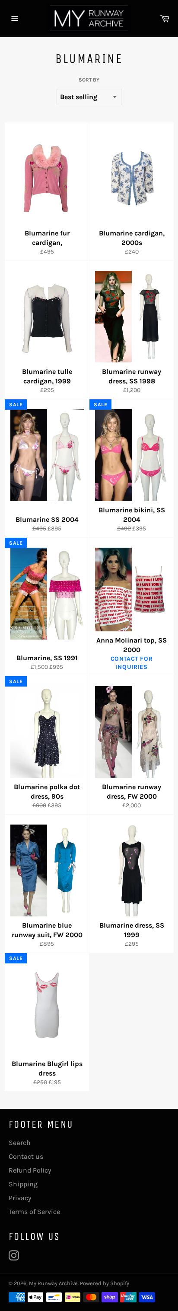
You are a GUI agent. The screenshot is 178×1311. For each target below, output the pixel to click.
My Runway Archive (53, 1283)
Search (20, 1142)
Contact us (26, 1156)
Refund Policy (30, 1170)
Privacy (20, 1198)
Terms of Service (34, 1212)
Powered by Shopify (104, 1283)
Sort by (89, 80)
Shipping (23, 1184)
